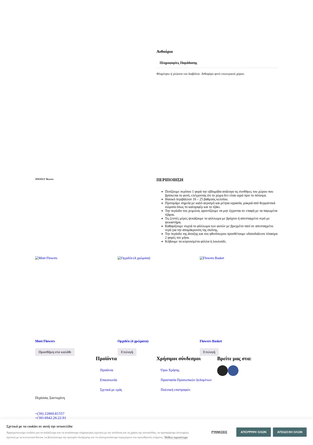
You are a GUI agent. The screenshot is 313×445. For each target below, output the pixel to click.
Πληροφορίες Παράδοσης (178, 63)
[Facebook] (233, 370)
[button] (217, 63)
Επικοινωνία (108, 380)
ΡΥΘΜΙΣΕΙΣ (219, 432)
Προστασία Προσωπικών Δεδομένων (186, 380)
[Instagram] (222, 370)
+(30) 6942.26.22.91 (50, 418)
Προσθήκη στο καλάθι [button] (55, 352)
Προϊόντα (106, 370)
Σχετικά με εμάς (111, 390)
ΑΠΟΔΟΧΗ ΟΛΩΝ (289, 432)
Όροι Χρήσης (170, 370)
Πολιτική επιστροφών (175, 390)
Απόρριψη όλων (254, 432)
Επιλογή (127, 352)
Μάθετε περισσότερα (176, 437)
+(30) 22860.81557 (50, 414)
